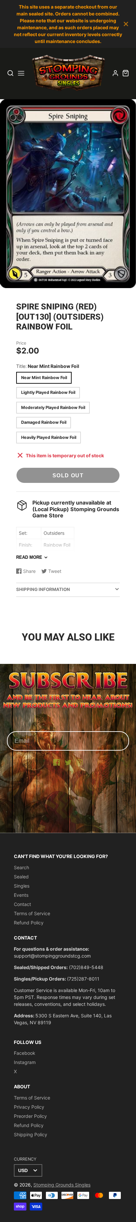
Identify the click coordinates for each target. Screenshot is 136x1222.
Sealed (21, 876)
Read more (29, 557)
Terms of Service (32, 913)
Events (21, 895)
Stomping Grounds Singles (61, 1185)
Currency (25, 1159)
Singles (21, 886)
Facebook (24, 1053)
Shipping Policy (30, 1134)
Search (21, 867)
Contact (22, 904)
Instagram (25, 1062)
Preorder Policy (30, 1116)
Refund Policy (29, 922)
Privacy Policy (29, 1107)
